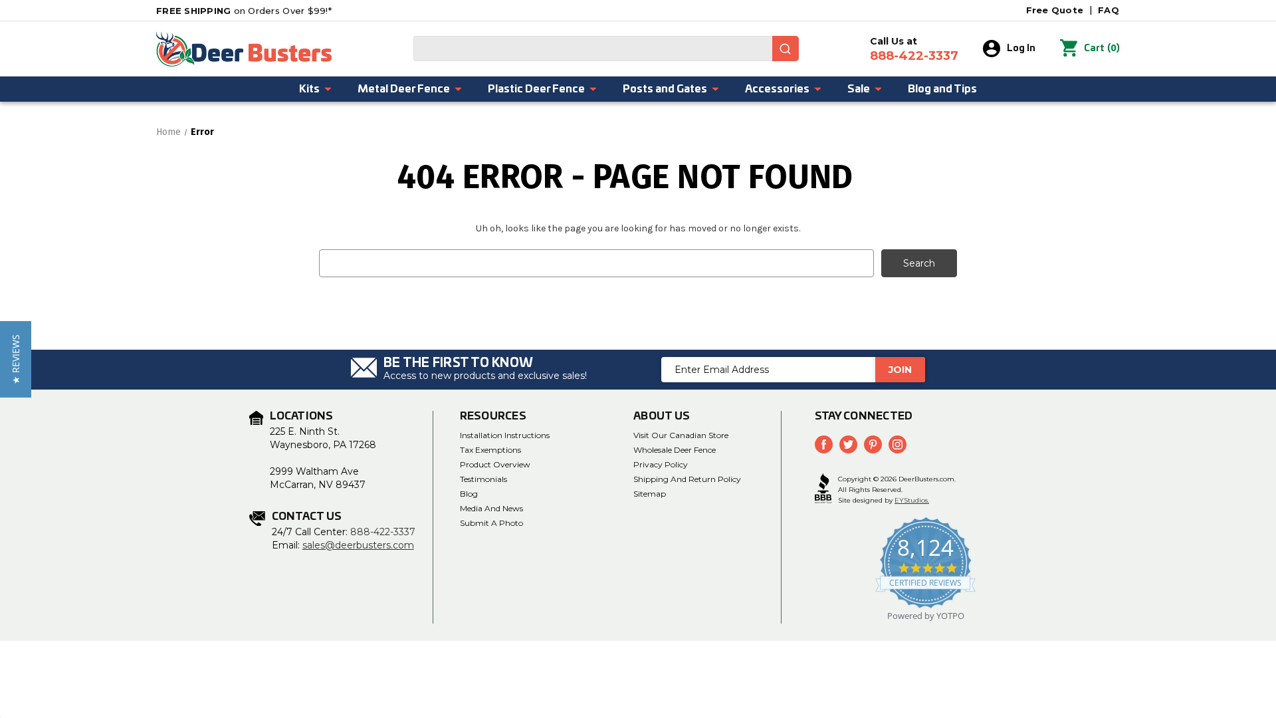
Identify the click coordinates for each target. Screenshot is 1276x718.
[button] (15, 359)
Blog (469, 494)
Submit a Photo (491, 523)
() (1102, 48)
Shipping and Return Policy (687, 479)
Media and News (491, 508)
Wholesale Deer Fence (674, 450)
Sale (858, 89)
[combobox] (606, 48)
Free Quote (1055, 10)
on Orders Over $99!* (244, 10)
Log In (1021, 48)
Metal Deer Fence (404, 89)
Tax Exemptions (490, 450)
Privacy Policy (660, 464)
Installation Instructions (505, 435)
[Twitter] (848, 444)
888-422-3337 (382, 532)
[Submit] (785, 48)
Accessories (777, 89)
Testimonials (483, 479)
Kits (309, 89)
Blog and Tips (942, 89)
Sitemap (649, 494)
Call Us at (914, 49)
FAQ (1108, 10)
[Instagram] (897, 444)
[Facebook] (824, 444)
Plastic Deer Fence (536, 89)
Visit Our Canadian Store (680, 435)
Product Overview (495, 464)
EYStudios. (912, 500)
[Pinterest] (873, 444)
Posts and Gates (665, 89)
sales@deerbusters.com (358, 545)
